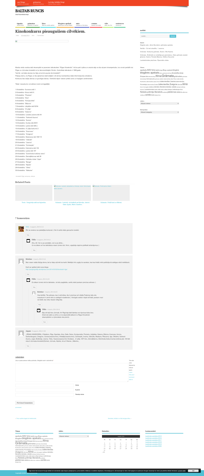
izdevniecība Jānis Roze (169, 79)
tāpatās (20, 24)
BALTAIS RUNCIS (29, 10)
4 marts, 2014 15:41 (39, 259)
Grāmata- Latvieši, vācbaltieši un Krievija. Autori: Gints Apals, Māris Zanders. (72, 203)
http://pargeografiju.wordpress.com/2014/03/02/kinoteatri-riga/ (46, 269)
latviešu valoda (171, 87)
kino (48, 24)
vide (108, 24)
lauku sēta (157, 89)
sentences (120, 24)
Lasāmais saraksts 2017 (153, 440)
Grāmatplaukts (150, 79)
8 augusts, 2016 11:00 (39, 331)
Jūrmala (180, 84)
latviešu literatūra (160, 87)
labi (193, 471)
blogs (161, 70)
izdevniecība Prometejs (23, 450)
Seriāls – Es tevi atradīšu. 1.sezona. (152, 48)
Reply (28, 235)
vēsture (33, 176)
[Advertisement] (148, 12)
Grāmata (168, 75)
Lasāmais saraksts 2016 (153, 438)
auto (82, 24)
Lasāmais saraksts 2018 (153, 442)
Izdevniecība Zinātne (152, 84)
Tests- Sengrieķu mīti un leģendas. (34, 202)
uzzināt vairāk (182, 471)
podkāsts (165, 92)
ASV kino (151, 69)
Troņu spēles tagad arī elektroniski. (26, 418)
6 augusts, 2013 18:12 (43, 240)
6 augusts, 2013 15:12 (37, 227)
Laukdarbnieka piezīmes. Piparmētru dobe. (154, 60)
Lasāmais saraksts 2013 (153, 436)
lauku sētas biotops (166, 89)
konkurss (27, 176)
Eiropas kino (144, 76)
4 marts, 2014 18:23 (51, 292)
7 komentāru (40, 35)
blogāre (176, 70)
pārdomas (171, 91)
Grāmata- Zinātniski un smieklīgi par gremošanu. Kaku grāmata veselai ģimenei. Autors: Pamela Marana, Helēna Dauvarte (163, 56)
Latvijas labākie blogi (56, 3)
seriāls (148, 94)
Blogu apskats (167, 70)
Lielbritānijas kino (177, 89)
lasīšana (151, 87)
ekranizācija (152, 76)
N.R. (27, 227)
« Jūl (103, 452)
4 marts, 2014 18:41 (53, 309)
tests (152, 95)
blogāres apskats (149, 72)
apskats (143, 70)
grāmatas (38, 3)
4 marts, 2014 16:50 (43, 279)
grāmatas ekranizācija (41, 444)
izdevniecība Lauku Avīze (153, 81)
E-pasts (77, 390)
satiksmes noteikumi (35, 460)
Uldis (17, 35)
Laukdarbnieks (149, 89)
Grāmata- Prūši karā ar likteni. (111, 202)
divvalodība (175, 73)
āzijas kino (157, 95)
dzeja (181, 73)
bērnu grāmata (163, 73)
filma (158, 76)
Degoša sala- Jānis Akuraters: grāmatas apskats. (156, 45)
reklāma (179, 92)
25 (109, 448)
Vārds (77, 385)
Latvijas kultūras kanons (38, 454)
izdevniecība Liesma (168, 81)
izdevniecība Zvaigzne (167, 84)
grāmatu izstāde (159, 79)
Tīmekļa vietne (79, 394)
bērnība (169, 73)
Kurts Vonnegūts (144, 87)
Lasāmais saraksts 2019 (153, 444)
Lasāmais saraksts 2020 (153, 446)
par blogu (23, 3)
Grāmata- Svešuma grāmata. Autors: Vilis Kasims (156, 52)
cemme (96, 24)
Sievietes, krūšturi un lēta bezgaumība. (119, 418)
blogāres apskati (65, 24)
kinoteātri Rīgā (20, 176)
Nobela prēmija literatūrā (151, 91)
